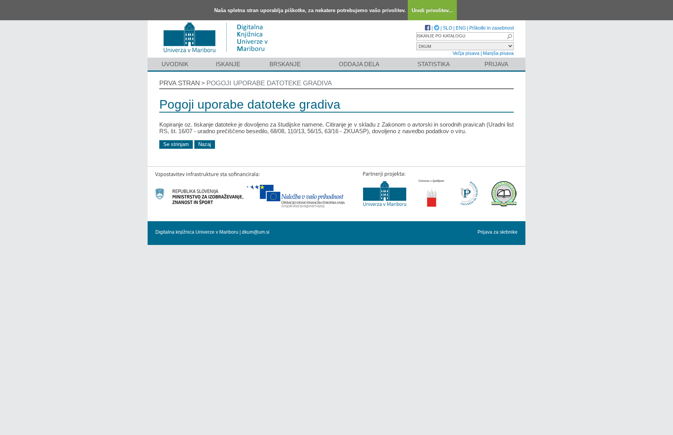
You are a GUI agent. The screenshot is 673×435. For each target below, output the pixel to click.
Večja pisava (466, 53)
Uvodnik (175, 64)
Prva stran (179, 83)
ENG (461, 28)
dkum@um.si (256, 232)
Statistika (434, 64)
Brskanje (285, 64)
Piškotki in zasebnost (491, 28)
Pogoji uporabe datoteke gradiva (269, 83)
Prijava (496, 64)
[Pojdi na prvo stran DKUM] (218, 54)
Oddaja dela (359, 64)
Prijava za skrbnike (497, 232)
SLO (447, 28)
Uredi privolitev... (432, 10)
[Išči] (509, 36)
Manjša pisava (498, 53)
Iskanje (228, 64)
